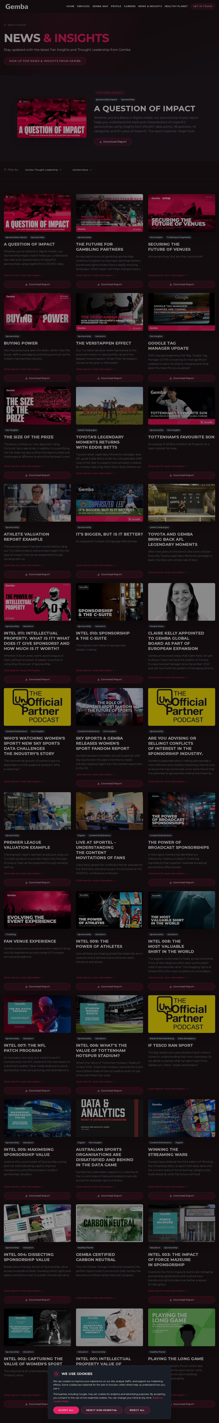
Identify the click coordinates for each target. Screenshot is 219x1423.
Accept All (66, 1410)
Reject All (137, 1410)
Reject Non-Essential (101, 1410)
